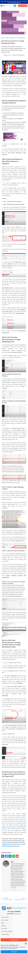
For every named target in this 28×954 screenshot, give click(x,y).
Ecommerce (13, 37)
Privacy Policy (5, 934)
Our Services (4, 920)
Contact (3, 926)
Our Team (4, 928)
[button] (15, 6)
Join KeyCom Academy (15, 2)
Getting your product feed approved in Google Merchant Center (14, 826)
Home (2, 37)
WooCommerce (21, 37)
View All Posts (14, 889)
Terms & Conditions (7, 931)
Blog (7, 37)
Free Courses (5, 917)
